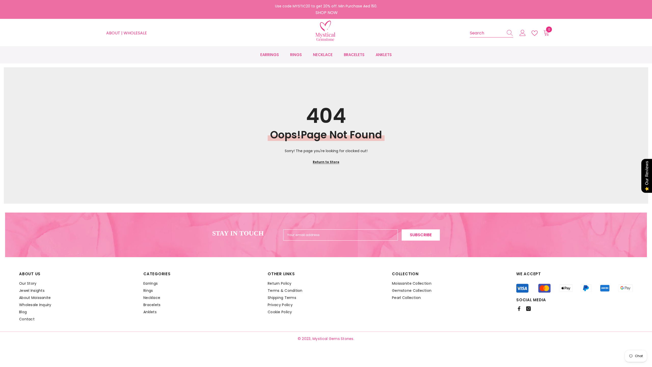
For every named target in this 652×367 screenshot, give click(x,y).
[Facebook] (519, 308)
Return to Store (326, 162)
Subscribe (421, 235)
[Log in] (523, 33)
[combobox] (487, 33)
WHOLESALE (135, 33)
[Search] (491, 33)
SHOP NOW (327, 13)
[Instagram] (528, 308)
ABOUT (113, 33)
